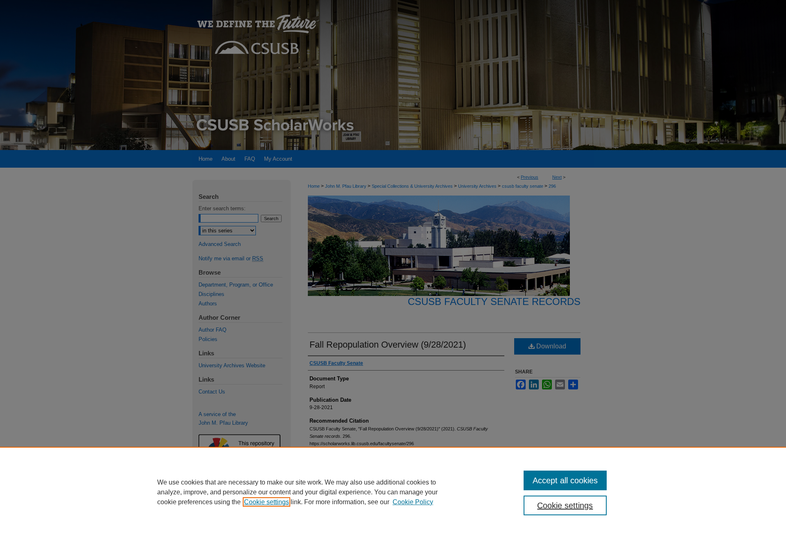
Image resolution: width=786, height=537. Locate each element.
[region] (393, 492)
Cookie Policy (413, 501)
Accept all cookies (565, 480)
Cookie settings (266, 501)
